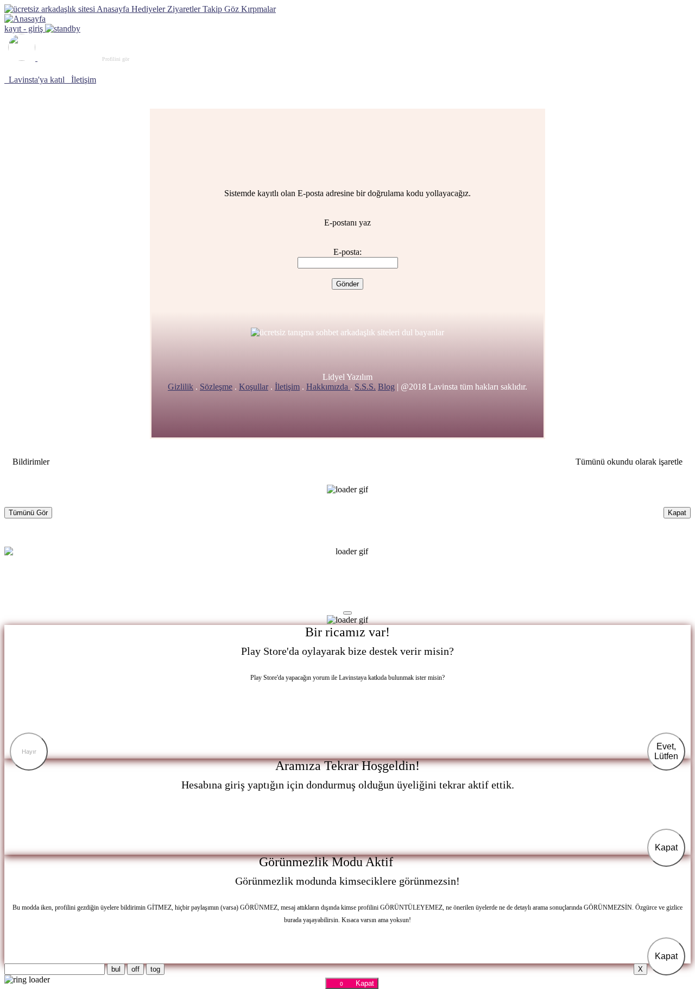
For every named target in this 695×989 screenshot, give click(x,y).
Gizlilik (180, 386)
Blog (386, 386)
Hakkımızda (328, 386)
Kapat (677, 513)
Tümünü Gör (28, 513)
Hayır (29, 751)
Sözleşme (216, 386)
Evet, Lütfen (666, 751)
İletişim (287, 386)
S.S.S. (365, 386)
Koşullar (253, 386)
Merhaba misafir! (85, 57)
